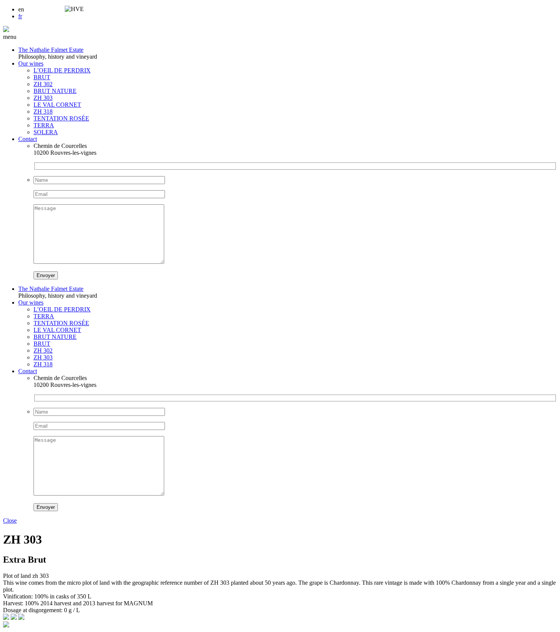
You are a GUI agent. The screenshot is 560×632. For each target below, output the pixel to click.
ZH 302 (43, 84)
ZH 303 (43, 98)
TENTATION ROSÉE (61, 118)
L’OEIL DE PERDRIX (62, 70)
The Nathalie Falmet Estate (50, 50)
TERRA (44, 125)
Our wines (30, 63)
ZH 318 (43, 111)
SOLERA (46, 132)
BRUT (42, 77)
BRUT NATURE (55, 91)
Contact (27, 139)
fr (20, 16)
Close (10, 520)
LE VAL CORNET (57, 104)
